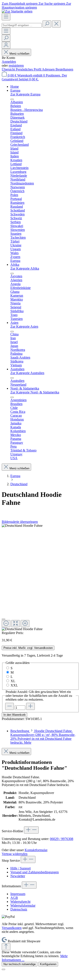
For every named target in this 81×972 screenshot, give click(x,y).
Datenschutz (18, 909)
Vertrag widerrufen (14, 854)
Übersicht (9, 69)
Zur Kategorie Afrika (24, 268)
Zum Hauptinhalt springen (20, 3)
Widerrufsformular (22, 905)
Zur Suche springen (52, 3)
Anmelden (9, 61)
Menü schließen (19, 53)
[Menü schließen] (12, 99)
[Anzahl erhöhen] (30, 706)
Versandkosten (12, 928)
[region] (40, 577)
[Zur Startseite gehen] (17, 11)
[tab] (42, 736)
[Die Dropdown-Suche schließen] (56, 24)
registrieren (16, 65)
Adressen (49, 69)
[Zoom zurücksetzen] (15, 623)
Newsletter (17, 876)
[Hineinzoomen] (25, 623)
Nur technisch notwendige (19, 964)
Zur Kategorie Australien (27, 373)
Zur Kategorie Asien (24, 326)
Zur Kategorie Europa (25, 94)
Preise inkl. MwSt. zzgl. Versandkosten (28, 648)
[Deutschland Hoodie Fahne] (22, 526)
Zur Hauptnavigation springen (36, 5)
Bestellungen (64, 69)
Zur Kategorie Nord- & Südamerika (34, 392)
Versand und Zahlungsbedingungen (34, 872)
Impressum (17, 894)
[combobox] (22, 25)
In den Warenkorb (14, 714)
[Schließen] (3, 619)
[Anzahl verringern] (9, 706)
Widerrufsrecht (20, 901)
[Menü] (6, 16)
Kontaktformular (36, 850)
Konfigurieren (48, 964)
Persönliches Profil (29, 69)
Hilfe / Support (20, 868)
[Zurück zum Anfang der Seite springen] (6, 946)
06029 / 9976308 (61, 839)
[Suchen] (47, 24)
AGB (14, 898)
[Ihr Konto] (6, 45)
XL (13, 681)
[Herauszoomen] (6, 623)
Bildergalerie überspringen (20, 522)
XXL (14, 685)
